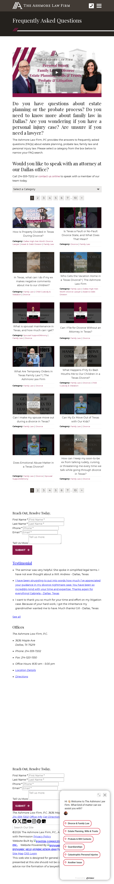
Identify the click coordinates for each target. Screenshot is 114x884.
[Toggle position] (99, 795)
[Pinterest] (39, 822)
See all (17, 616)
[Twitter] (19, 822)
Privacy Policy (42, 836)
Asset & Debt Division (31, 244)
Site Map (18, 853)
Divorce (74, 244)
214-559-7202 (21, 816)
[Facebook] (15, 822)
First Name (20, 519)
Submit (20, 550)
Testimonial (22, 562)
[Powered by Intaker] (90, 878)
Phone (17, 528)
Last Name (20, 523)
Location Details (25, 670)
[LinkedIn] (24, 822)
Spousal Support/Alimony (35, 335)
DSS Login (30, 853)
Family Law (49, 244)
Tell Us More (20, 543)
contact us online (49, 176)
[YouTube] (29, 822)
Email (17, 532)
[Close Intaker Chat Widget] (105, 795)
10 (75, 198)
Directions (21, 676)
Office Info (35, 816)
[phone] (91, 5)
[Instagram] (34, 822)
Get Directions (52, 816)
